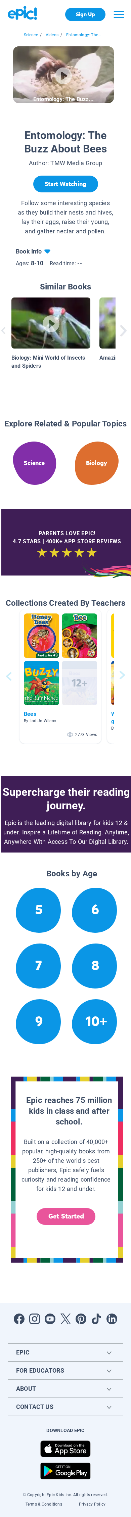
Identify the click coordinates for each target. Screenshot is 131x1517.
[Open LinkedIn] (111, 1319)
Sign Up (85, 14)
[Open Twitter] (65, 1319)
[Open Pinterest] (81, 1319)
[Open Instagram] (34, 1319)
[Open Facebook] (19, 1319)
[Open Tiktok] (96, 1319)
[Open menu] (119, 14)
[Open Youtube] (50, 1319)
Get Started (66, 1216)
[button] (60, 676)
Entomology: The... (83, 35)
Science (31, 35)
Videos (52, 35)
